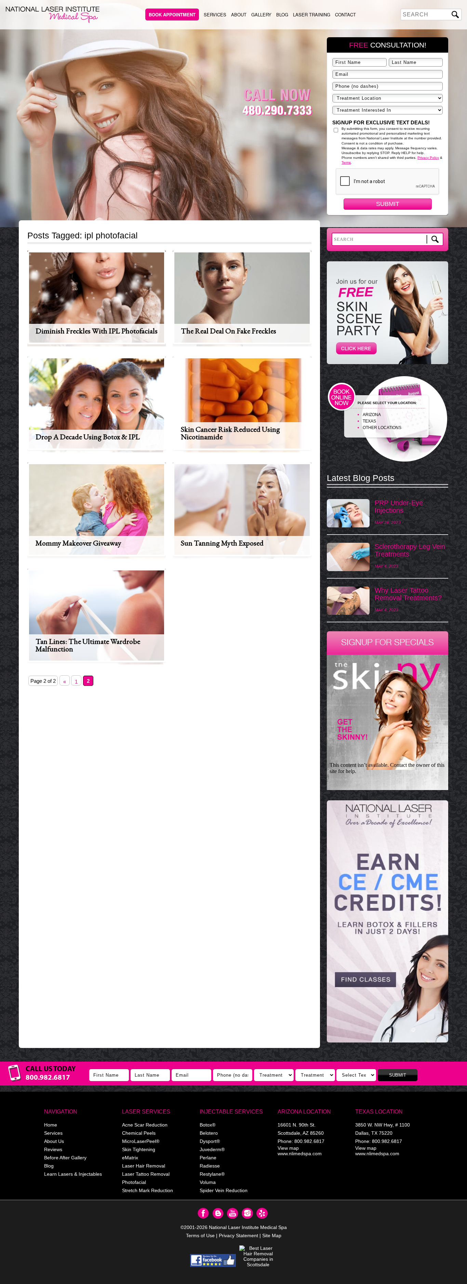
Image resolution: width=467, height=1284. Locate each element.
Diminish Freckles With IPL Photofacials (97, 331)
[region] (387, 924)
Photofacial (134, 1182)
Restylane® (212, 1174)
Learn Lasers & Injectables (73, 1174)
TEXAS (369, 421)
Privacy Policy (428, 158)
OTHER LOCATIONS (382, 427)
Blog (282, 14)
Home (50, 1125)
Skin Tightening (138, 1149)
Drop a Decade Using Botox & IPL (88, 437)
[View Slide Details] (387, 921)
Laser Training (311, 14)
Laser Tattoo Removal (146, 1174)
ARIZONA (372, 414)
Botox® (207, 1125)
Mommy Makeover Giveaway (78, 543)
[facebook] (213, 1260)
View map (288, 1148)
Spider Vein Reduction (224, 1190)
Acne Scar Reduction (145, 1125)
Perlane (208, 1157)
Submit (387, 204)
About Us (54, 1141)
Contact (345, 14)
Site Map (271, 1235)
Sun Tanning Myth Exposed (222, 543)
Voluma (208, 1182)
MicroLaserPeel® (140, 1141)
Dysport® (210, 1141)
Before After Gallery (65, 1157)
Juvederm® (212, 1149)
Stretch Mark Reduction (147, 1190)
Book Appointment (172, 14)
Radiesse (210, 1166)
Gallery (261, 14)
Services (215, 14)
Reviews (53, 1149)
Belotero (209, 1133)
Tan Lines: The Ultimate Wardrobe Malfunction (88, 645)
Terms (346, 162)
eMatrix (130, 1157)
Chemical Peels (139, 1133)
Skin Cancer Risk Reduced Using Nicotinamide (230, 433)
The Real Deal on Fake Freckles (228, 331)
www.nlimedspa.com (300, 1153)
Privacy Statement (238, 1235)
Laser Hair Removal (143, 1166)
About (238, 14)
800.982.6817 (309, 1141)
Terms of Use (200, 1235)
